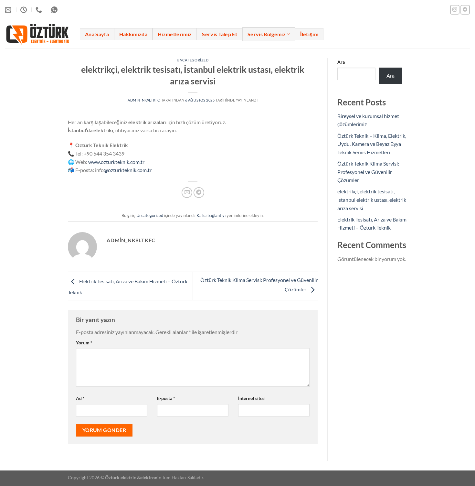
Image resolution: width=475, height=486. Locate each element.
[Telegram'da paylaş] (199, 192)
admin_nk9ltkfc (144, 100)
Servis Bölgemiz (267, 34)
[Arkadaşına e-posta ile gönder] (187, 192)
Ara (341, 62)
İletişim (309, 34)
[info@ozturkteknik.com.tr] (9, 9)
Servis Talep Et (219, 34)
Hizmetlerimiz (175, 34)
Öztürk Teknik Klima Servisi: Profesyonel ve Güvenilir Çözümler (368, 171)
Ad (80, 398)
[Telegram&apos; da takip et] (465, 9)
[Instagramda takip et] (454, 9)
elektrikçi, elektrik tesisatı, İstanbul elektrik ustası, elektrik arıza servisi (371, 199)
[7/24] (24, 9)
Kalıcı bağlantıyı (211, 215)
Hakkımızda (133, 34)
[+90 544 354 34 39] (40, 9)
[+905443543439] (55, 9)
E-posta (166, 398)
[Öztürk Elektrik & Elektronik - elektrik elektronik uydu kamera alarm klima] (37, 34)
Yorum (84, 342)
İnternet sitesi (252, 398)
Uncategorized (192, 60)
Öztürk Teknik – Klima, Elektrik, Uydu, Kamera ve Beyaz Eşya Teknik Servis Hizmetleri (371, 144)
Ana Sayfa (97, 34)
